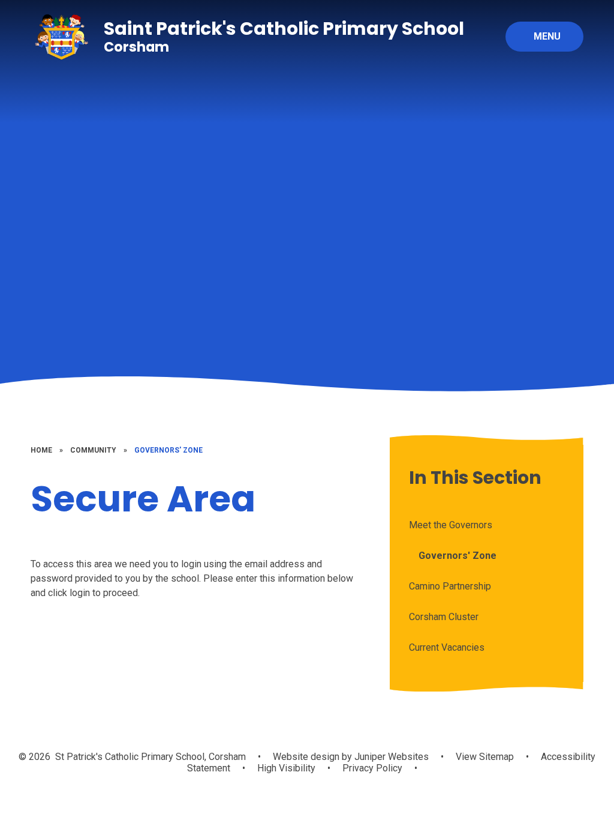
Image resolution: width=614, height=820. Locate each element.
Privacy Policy (372, 768)
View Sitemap (485, 756)
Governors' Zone (168, 450)
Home (41, 450)
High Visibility (286, 768)
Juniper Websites (390, 756)
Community (93, 450)
